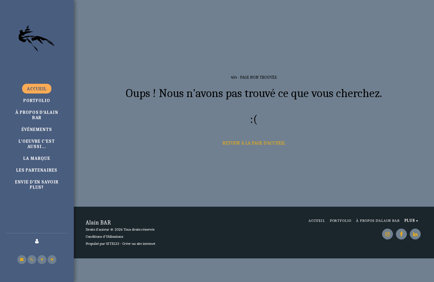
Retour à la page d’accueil (254, 143)
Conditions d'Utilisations (104, 236)
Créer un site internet (138, 243)
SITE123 (112, 243)
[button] (21, 259)
